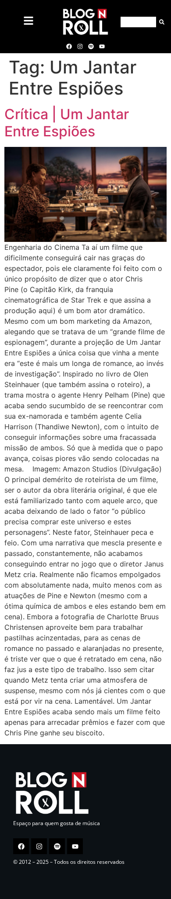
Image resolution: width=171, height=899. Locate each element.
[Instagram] (80, 46)
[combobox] (138, 22)
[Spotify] (91, 46)
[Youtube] (102, 46)
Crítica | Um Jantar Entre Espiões (66, 122)
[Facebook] (69, 46)
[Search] (160, 22)
